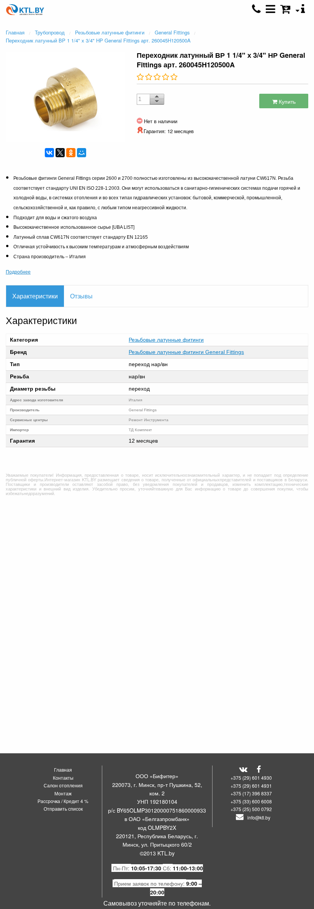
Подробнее (18, 271)
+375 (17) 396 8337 (251, 793)
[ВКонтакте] (49, 152)
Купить (286, 101)
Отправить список (63, 808)
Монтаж (63, 793)
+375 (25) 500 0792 (251, 809)
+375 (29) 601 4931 (251, 785)
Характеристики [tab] (35, 296)
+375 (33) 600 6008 (251, 801)
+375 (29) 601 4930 (251, 777)
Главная (63, 769)
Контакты (63, 777)
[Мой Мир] (81, 152)
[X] (60, 152)
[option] (65, 96)
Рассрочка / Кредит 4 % (63, 801)
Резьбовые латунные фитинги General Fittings (186, 352)
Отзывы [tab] (81, 296)
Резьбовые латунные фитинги (166, 340)
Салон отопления (63, 785)
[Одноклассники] (70, 152)
